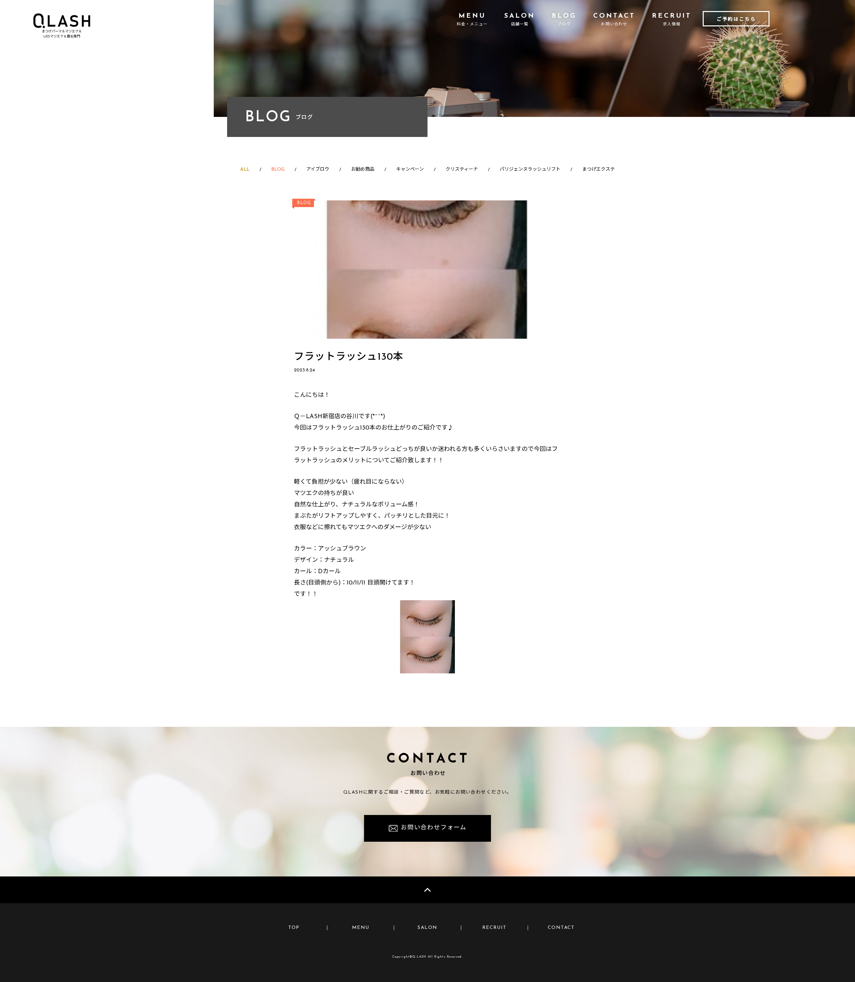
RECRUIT (494, 927)
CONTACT (561, 927)
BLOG (278, 169)
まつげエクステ (598, 169)
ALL (244, 169)
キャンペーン (410, 169)
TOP (294, 927)
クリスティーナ (462, 169)
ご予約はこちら (736, 19)
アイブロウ (317, 169)
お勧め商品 (362, 169)
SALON (427, 927)
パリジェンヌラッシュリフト (530, 169)
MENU (360, 927)
